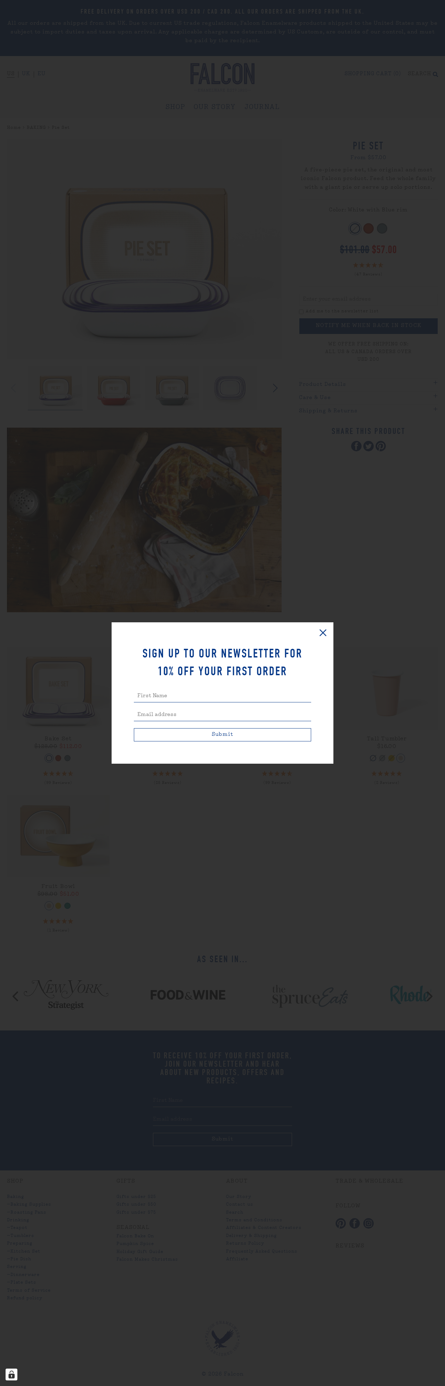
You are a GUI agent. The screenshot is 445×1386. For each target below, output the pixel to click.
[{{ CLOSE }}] (323, 632)
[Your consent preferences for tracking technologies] (11, 1374)
